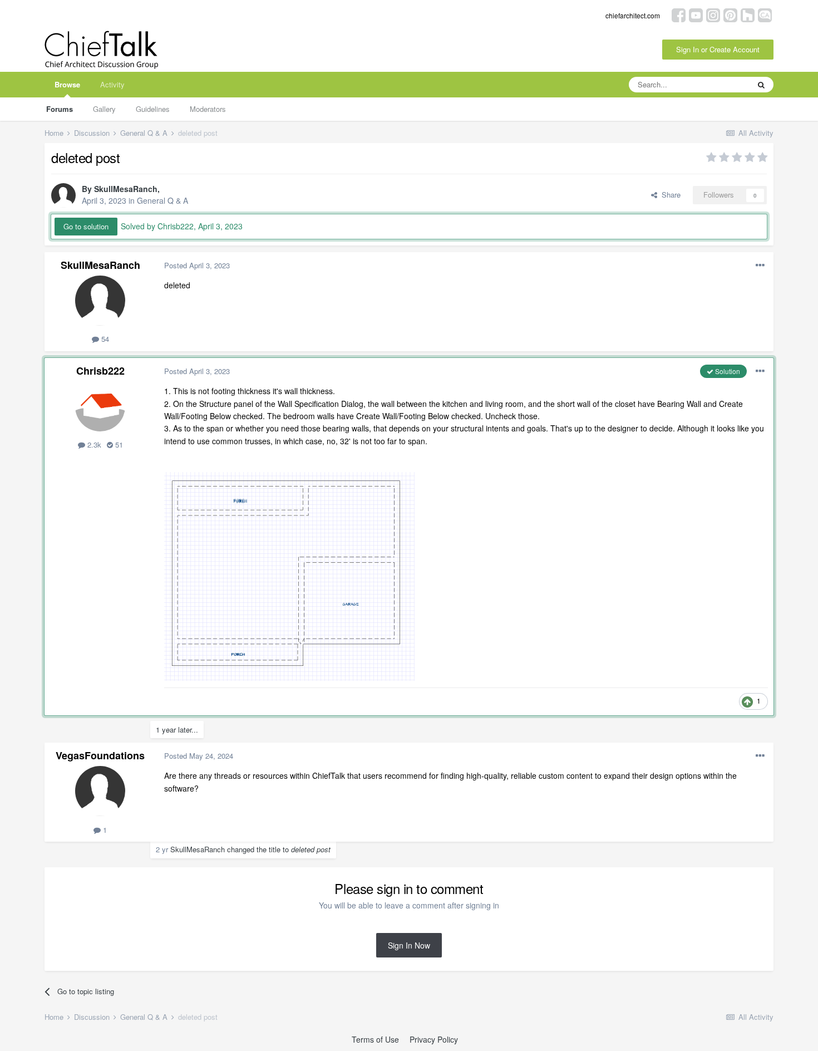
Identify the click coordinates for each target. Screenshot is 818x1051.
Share (669, 194)
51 (118, 444)
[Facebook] (679, 14)
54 (104, 338)
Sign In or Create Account (718, 49)
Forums (59, 109)
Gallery (104, 109)
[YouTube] (696, 14)
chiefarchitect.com (632, 15)
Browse (67, 84)
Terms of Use (375, 1039)
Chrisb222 (100, 371)
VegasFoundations (100, 755)
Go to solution (86, 226)
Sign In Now (409, 945)
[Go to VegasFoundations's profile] (100, 791)
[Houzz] (748, 14)
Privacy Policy (434, 1039)
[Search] (761, 84)
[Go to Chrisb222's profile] (100, 406)
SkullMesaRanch (125, 188)
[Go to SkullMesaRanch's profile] (63, 195)
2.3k (93, 444)
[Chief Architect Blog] (765, 14)
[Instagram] (713, 14)
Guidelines (153, 109)
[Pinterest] (730, 14)
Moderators (208, 109)
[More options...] (760, 265)
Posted (197, 265)
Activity (112, 84)
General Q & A (162, 200)
